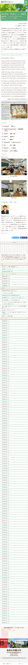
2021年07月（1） (6, 389)
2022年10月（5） (6, 359)
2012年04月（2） (6, 556)
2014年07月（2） (6, 506)
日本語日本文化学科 (7, 629)
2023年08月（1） (6, 340)
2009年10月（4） (6, 622)
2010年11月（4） (6, 591)
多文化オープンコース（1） (8, 269)
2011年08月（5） (6, 572)
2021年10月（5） (6, 385)
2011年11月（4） (6, 565)
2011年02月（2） (6, 584)
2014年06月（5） (6, 508)
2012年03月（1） (6, 558)
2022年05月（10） (6, 368)
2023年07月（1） (6, 342)
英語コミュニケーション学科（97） (9, 273)
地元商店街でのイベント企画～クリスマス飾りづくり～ (13, 297)
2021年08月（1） (6, 387)
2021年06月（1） (6, 392)
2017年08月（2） (6, 458)
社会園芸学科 (5, 636)
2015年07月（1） (6, 480)
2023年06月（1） (6, 344)
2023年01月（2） (6, 351)
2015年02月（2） (6, 492)
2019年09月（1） (6, 418)
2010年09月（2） (6, 596)
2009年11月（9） (6, 620)
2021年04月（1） (6, 397)
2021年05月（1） (6, 394)
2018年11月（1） (6, 430)
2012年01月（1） (6, 561)
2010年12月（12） (6, 589)
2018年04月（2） (6, 444)
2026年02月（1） (6, 323)
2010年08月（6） (6, 599)
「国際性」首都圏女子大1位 (7, 663)
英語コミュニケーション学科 (9, 630)
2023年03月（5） (6, 347)
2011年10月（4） (6, 568)
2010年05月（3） (6, 606)
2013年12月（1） (6, 518)
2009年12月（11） (6, 618)
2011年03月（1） (6, 582)
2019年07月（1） (6, 420)
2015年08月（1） (6, 477)
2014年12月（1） (6, 494)
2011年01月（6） (6, 587)
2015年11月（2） (6, 473)
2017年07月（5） (6, 461)
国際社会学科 (5, 633)
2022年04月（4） (6, 370)
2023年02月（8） (6, 349)
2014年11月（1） (6, 496)
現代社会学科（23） (6, 283)
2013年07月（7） (6, 527)
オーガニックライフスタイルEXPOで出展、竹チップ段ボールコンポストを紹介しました (14, 303)
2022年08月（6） (6, 361)
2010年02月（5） (6, 613)
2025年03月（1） (6, 328)
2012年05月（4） (6, 553)
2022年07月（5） (6, 363)
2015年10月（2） (6, 475)
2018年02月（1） (6, 449)
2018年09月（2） (6, 435)
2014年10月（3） (6, 499)
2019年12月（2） (6, 413)
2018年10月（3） (6, 432)
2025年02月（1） (6, 330)
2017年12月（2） (6, 451)
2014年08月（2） (6, 504)
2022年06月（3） (6, 366)
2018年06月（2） (6, 439)
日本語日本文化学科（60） (7, 271)
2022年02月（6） (6, 375)
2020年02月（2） (6, 408)
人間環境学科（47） (6, 285)
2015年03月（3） (6, 489)
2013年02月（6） (6, 534)
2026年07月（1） (6, 321)
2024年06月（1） (6, 335)
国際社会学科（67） (6, 276)
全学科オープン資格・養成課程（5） (9, 266)
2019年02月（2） (6, 425)
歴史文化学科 (5, 632)
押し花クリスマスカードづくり (8, 310)
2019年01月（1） (6, 427)
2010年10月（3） (6, 594)
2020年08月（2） (6, 406)
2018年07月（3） (6, 437)
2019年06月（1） (6, 423)
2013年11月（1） (6, 520)
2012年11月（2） (6, 539)
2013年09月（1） (6, 523)
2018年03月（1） (6, 446)
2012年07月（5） (6, 549)
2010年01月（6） (6, 615)
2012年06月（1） (6, 551)
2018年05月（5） (6, 442)
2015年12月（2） (6, 470)
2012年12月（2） (6, 537)
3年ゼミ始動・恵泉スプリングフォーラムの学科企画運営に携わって (14, 307)
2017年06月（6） (6, 463)
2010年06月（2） (6, 603)
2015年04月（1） (6, 487)
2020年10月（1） (6, 401)
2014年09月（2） (6, 501)
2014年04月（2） (6, 513)
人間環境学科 (5, 634)
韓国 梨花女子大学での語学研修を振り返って (11, 295)
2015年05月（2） (6, 485)
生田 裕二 (5, 233)
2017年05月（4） (6, 466)
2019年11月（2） (6, 416)
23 (17, 250)
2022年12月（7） (6, 354)
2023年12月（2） (6, 337)
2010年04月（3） (6, 608)
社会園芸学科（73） (6, 278)
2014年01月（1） (6, 515)
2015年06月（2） (6, 482)
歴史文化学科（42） (6, 281)
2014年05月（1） (6, 511)
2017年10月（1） (6, 456)
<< (12, 242)
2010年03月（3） (6, 610)
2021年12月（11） (6, 380)
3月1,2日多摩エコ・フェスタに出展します (11, 300)
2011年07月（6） (6, 575)
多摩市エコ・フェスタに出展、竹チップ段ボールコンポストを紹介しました (14, 313)
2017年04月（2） (6, 468)
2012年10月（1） (6, 542)
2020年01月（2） (6, 411)
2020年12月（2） (6, 399)
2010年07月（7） (6, 601)
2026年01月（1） (6, 325)
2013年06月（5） (6, 530)
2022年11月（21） (6, 356)
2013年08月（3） (6, 525)
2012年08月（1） (6, 546)
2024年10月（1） (6, 332)
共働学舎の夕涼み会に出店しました (9, 290)
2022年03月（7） (6, 373)
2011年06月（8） (6, 577)
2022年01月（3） (6, 378)
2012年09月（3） (6, 544)
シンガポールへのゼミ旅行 (7, 293)
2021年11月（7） (6, 382)
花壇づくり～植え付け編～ (7, 316)
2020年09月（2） (6, 404)
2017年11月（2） (6, 454)
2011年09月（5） (6, 570)
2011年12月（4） (6, 563)
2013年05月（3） (6, 532)
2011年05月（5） (6, 580)
